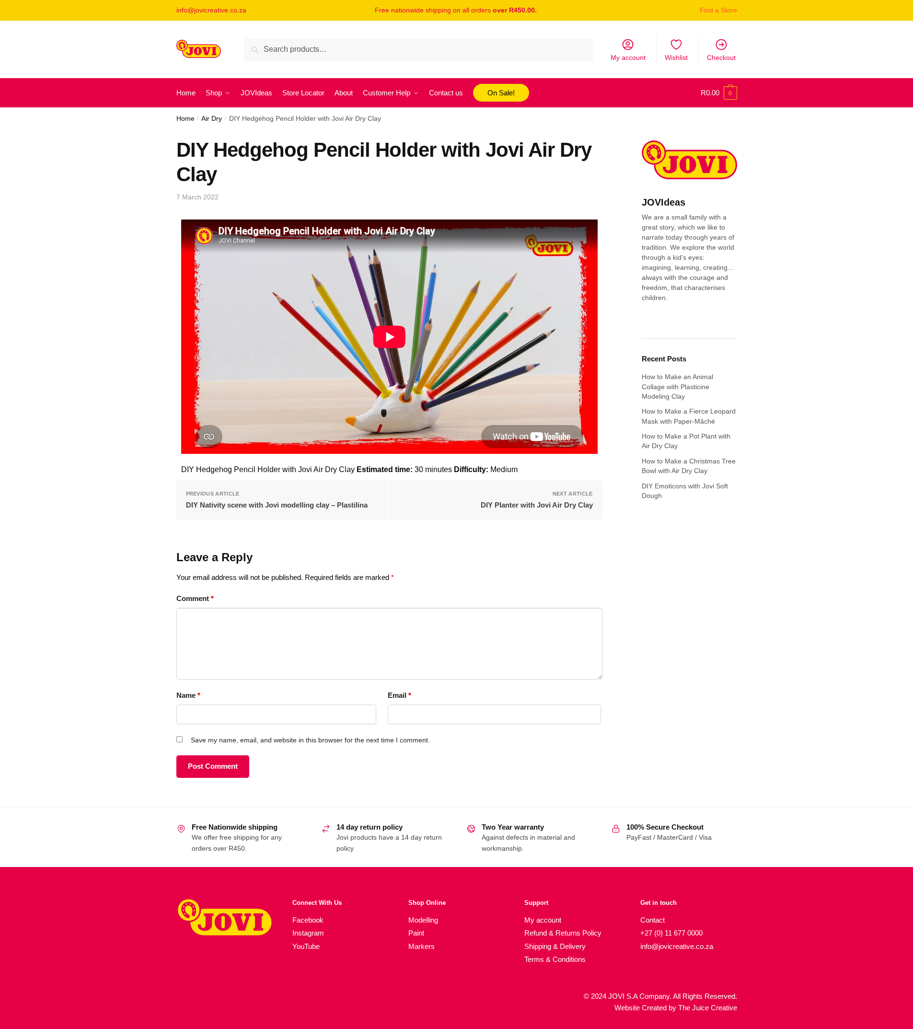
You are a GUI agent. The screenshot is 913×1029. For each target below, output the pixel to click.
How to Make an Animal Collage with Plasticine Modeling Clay (677, 386)
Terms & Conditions (555, 959)
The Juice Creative (707, 1008)
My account (628, 57)
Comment (195, 598)
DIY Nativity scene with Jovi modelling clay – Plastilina (277, 505)
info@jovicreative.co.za (211, 10)
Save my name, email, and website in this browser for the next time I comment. (310, 740)
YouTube (306, 946)
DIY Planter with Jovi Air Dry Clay (537, 505)
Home (185, 118)
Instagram (308, 933)
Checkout (721, 57)
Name (188, 695)
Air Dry (211, 118)
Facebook (308, 920)
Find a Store (718, 10)
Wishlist (676, 57)
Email (399, 695)
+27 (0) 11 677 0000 (671, 933)
